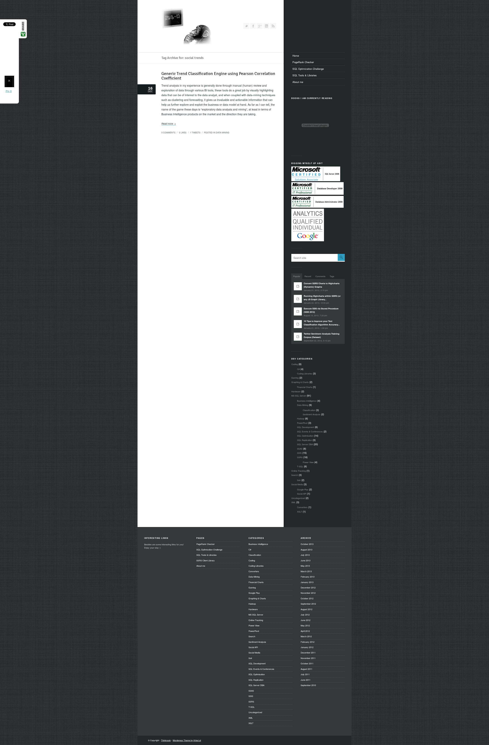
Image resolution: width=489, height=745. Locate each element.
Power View (308, 462)
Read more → (168, 123)
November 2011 (308, 658)
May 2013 (305, 565)
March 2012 (306, 636)
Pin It (9, 91)
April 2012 (305, 630)
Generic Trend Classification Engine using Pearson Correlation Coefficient (218, 76)
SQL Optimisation (305, 435)
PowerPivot (302, 422)
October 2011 (307, 663)
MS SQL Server (298, 395)
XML (293, 502)
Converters (302, 507)
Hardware (295, 391)
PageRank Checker (303, 62)
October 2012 (307, 598)
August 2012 (306, 609)
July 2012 (305, 614)
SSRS (300, 457)
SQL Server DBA (305, 444)
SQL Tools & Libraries (304, 75)
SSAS (299, 448)
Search (294, 474)
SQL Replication (304, 440)
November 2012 (308, 592)
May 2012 (305, 625)
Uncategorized (298, 498)
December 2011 (308, 652)
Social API (301, 493)
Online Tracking (298, 470)
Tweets (195, 132)
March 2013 (306, 571)
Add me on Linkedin (266, 26)
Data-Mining (222, 132)
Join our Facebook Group (253, 26)
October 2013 (307, 543)
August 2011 (306, 668)
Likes (182, 132)
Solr (299, 480)
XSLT (299, 511)
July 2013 (305, 554)
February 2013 (307, 576)
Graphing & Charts (300, 382)
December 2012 (308, 587)
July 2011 (305, 674)
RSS (273, 26)
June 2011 (305, 679)
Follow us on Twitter (246, 26)
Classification (309, 410)
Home (295, 55)
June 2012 (305, 620)
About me (297, 82)
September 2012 (308, 603)
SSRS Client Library (205, 560)
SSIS (299, 452)
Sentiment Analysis (311, 414)
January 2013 (307, 582)
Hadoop (300, 418)
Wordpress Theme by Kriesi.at (187, 740)
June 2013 (305, 560)
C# (298, 369)
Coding (294, 364)
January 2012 (307, 647)
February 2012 (307, 641)
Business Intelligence (307, 400)
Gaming (295, 377)
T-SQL (300, 466)
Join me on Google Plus (260, 26)
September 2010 (308, 685)
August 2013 (306, 549)
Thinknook (166, 740)
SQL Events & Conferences (310, 431)
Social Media (297, 484)
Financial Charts (304, 387)
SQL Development (305, 427)
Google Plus (302, 489)
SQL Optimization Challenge (308, 69)
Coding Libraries (304, 373)
